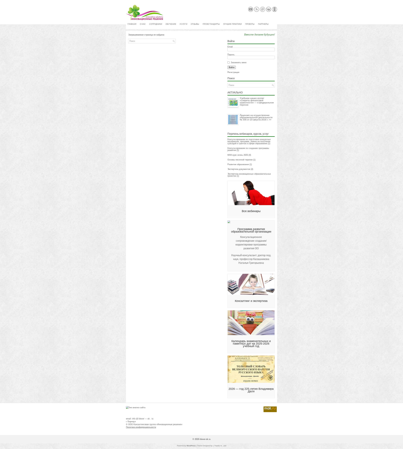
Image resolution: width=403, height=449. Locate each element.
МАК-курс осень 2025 (237, 155)
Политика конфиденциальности (141, 427)
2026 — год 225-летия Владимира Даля (251, 390)
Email (230, 47)
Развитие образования (238, 164)
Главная (132, 24)
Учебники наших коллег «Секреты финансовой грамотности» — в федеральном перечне (257, 101)
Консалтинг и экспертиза (251, 300)
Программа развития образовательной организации (251, 230)
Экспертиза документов (238, 169)
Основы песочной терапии (240, 159)
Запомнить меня (238, 62)
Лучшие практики (232, 24)
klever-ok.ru (205, 439)
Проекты (250, 24)
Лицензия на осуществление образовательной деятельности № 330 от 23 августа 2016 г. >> (256, 117)
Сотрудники (155, 24)
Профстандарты (211, 24)
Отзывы (195, 24)
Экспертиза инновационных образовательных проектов (249, 175)
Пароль (231, 55)
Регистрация (233, 72)
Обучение (171, 24)
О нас (143, 24)
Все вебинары (251, 211)
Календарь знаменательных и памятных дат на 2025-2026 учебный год (251, 344)
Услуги (183, 24)
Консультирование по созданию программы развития (248, 149)
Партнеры (263, 24)
